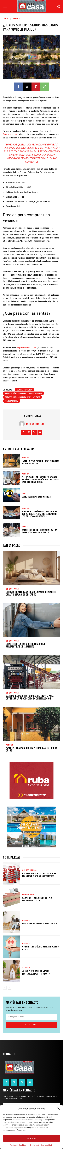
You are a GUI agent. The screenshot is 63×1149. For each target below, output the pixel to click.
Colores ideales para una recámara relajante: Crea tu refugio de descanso (31, 593)
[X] (27, 87)
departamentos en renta (27, 347)
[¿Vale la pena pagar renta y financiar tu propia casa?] (11, 461)
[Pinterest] (36, 87)
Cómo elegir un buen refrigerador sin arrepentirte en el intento (26, 645)
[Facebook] (18, 87)
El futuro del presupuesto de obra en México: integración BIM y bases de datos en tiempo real (40, 479)
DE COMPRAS (12, 589)
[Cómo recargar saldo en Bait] (11, 495)
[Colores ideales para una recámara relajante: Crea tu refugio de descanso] (31, 568)
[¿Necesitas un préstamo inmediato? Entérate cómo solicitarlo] (11, 530)
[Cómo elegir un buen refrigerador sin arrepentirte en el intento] (31, 620)
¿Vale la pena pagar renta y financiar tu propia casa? (40, 462)
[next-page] (9, 988)
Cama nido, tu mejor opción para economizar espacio (37, 899)
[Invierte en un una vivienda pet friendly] (11, 922)
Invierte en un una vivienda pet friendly (40, 923)
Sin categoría (29, 870)
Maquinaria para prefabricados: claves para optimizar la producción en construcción (30, 697)
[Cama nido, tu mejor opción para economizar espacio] (11, 898)
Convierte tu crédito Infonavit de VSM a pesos (40, 948)
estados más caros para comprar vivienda (23, 393)
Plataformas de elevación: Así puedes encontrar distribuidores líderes (39, 875)
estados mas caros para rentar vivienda (22, 397)
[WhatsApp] (44, 87)
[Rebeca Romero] (22, 424)
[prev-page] (5, 988)
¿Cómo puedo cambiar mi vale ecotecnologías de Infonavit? (36, 972)
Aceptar (31, 1138)
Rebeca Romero (35, 424)
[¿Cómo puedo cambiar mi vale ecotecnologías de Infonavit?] (11, 971)
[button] (58, 1108)
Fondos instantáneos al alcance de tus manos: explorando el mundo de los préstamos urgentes (39, 514)
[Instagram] (28, 432)
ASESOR (16, 18)
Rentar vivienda (11, 400)
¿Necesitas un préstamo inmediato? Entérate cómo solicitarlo (39, 531)
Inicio (5, 18)
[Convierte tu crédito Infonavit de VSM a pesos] (11, 946)
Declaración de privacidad (41, 1145)
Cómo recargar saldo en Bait (36, 496)
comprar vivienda (24, 389)
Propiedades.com (10, 134)
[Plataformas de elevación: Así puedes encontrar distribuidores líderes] (11, 873)
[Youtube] (40, 432)
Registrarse (31, 1025)
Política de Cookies (18, 1145)
